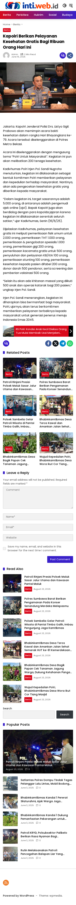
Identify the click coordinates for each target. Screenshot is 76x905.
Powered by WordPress (18, 895)
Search (7, 708)
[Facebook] (48, 343)
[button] (64, 5)
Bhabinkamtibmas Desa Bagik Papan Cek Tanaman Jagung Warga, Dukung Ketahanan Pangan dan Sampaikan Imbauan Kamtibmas (19, 460)
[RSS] (6, 883)
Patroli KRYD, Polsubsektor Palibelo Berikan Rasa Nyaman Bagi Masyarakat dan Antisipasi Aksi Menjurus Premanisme (44, 834)
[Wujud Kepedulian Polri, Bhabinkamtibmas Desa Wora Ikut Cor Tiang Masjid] (56, 442)
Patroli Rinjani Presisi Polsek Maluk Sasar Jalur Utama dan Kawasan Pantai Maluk (19, 385)
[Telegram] (63, 343)
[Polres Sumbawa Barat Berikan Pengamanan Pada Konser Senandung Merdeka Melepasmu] (56, 368)
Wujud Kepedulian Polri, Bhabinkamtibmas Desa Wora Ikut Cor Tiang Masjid (55, 460)
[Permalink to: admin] (7, 55)
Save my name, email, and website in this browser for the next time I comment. (34, 548)
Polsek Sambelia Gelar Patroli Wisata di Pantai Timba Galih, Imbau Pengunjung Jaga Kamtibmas (18, 423)
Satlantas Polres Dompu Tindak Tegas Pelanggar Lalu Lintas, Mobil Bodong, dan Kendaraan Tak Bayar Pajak (46, 782)
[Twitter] (55, 343)
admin (14, 54)
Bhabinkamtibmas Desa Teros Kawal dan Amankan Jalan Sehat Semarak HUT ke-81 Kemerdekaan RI (55, 423)
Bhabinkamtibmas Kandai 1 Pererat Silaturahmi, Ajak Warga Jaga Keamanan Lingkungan (44, 799)
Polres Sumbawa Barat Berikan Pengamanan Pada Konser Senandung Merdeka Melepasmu (56, 385)
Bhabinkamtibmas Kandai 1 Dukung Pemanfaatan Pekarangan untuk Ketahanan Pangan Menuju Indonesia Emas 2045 (46, 817)
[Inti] (31, 5)
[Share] (70, 55)
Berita (7, 30)
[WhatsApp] (70, 343)
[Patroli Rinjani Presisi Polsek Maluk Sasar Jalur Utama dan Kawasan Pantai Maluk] (20, 368)
